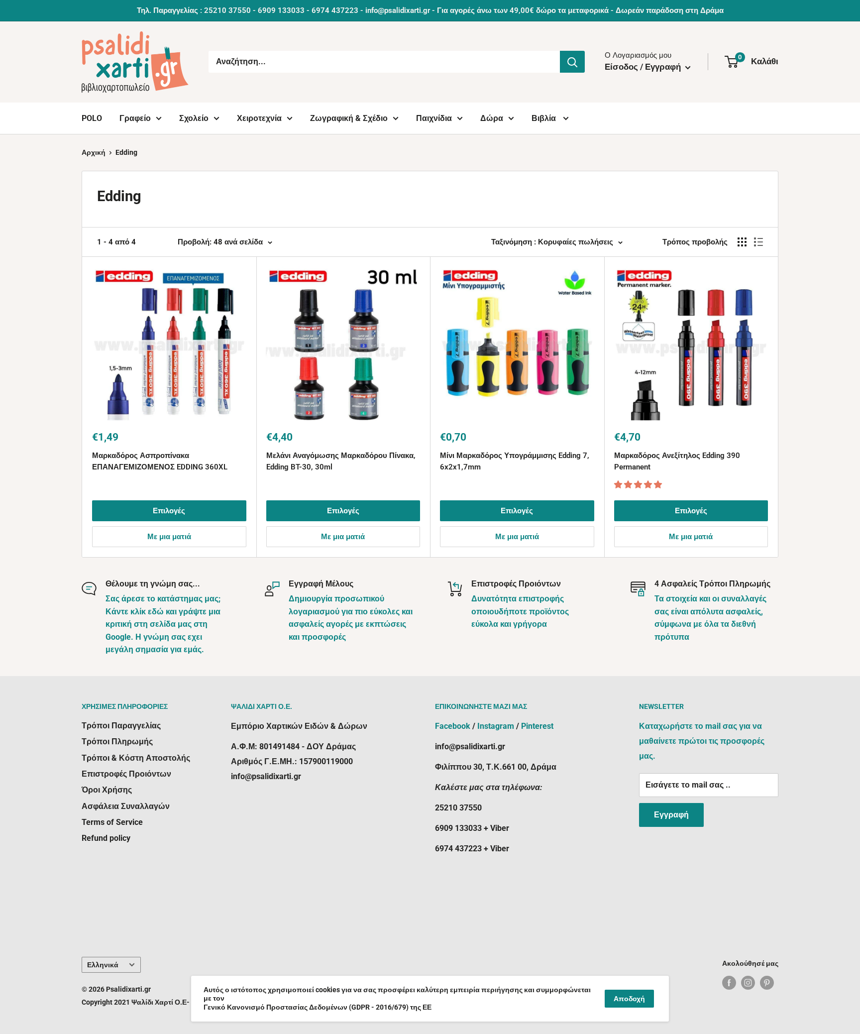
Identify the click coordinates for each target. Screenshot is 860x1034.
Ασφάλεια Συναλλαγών (126, 806)
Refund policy (106, 838)
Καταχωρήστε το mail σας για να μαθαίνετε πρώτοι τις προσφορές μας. (701, 741)
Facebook (452, 726)
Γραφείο (135, 118)
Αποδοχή (629, 999)
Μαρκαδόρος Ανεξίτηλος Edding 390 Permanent (677, 461)
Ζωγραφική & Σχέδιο (349, 118)
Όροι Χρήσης (107, 790)
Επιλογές (169, 510)
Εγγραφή (671, 814)
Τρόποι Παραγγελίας (121, 725)
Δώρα (491, 118)
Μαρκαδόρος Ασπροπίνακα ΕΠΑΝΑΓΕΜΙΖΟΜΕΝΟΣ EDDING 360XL (159, 461)
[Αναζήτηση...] (572, 62)
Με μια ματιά (169, 536)
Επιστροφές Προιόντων (126, 774)
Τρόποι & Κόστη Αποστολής (136, 758)
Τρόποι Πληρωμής (117, 741)
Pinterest (537, 726)
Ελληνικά (102, 965)
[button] (639, 484)
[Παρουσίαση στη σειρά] (742, 241)
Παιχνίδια (434, 118)
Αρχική (94, 152)
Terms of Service (112, 822)
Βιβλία (545, 118)
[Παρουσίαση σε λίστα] (758, 241)
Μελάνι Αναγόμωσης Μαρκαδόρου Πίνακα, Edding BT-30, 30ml (341, 461)
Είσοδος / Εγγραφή (644, 67)
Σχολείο (194, 118)
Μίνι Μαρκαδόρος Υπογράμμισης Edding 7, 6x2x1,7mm (514, 461)
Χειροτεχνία (259, 118)
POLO (92, 118)
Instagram (495, 726)
